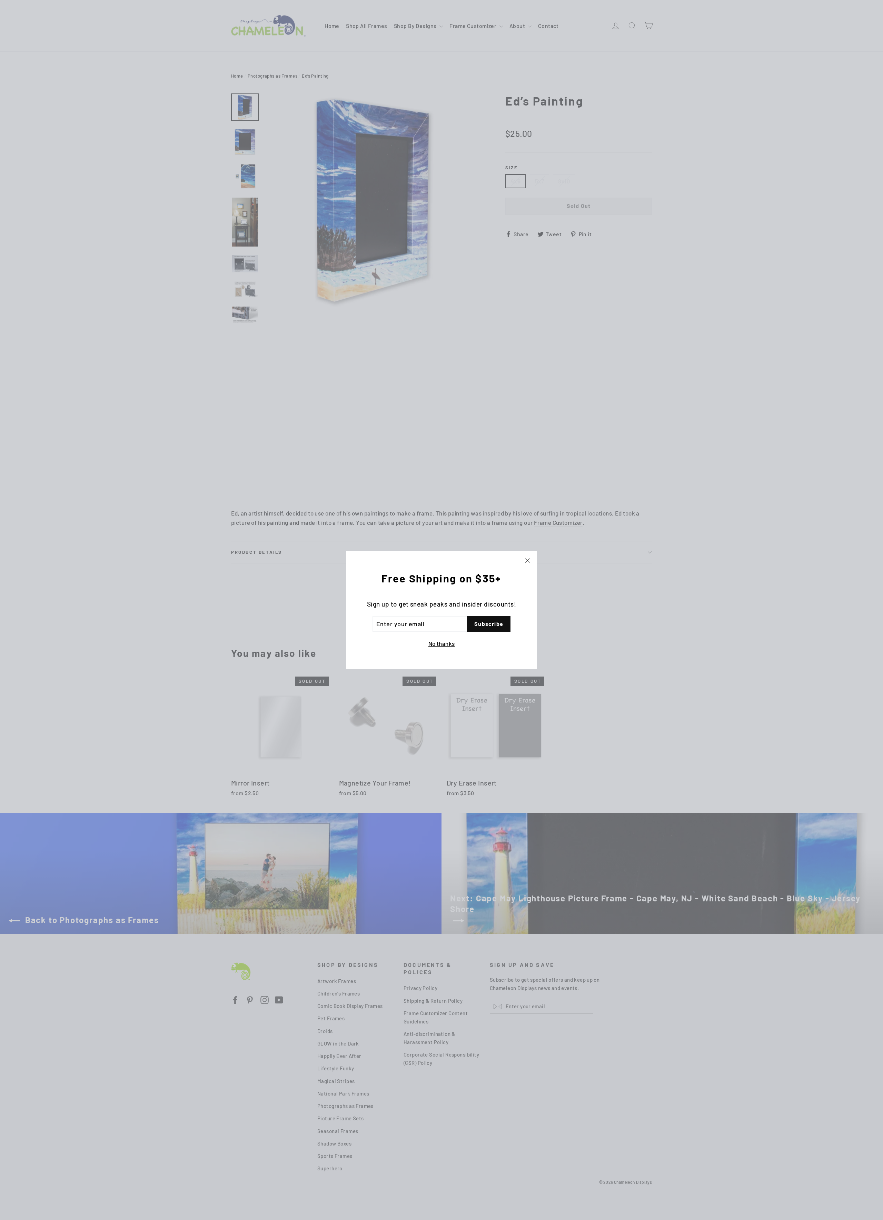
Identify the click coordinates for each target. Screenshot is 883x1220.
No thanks (441, 643)
